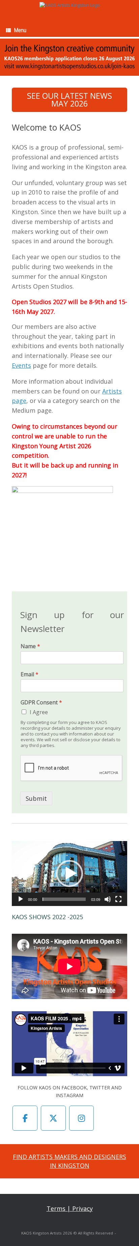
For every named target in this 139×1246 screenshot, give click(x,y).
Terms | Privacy (70, 1208)
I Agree (39, 712)
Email (29, 674)
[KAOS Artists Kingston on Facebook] (24, 1118)
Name (30, 646)
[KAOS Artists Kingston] (69, 5)
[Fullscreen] (118, 899)
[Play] (20, 899)
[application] (69, 873)
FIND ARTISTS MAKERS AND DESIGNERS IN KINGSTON (69, 1161)
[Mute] (107, 899)
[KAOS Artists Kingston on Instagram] (81, 1118)
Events (21, 365)
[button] (69, 873)
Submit (36, 798)
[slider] (64, 899)
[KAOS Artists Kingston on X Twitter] (53, 1118)
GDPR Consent (41, 702)
